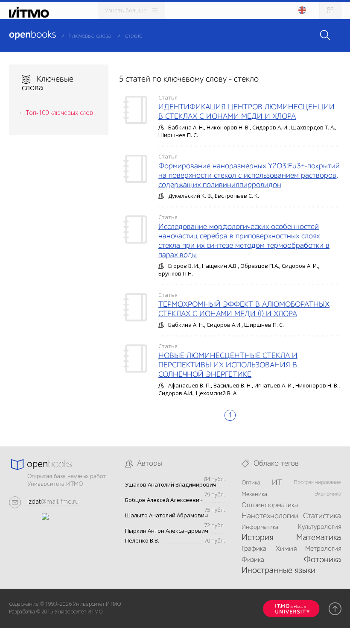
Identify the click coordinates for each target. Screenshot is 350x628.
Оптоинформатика (270, 505)
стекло (134, 36)
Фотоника (322, 560)
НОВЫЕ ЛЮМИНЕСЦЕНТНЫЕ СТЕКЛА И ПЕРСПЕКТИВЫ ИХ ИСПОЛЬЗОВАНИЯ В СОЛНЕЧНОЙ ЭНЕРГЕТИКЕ (228, 365)
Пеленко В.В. (142, 540)
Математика (318, 538)
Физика (253, 560)
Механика (254, 494)
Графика (254, 549)
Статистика (322, 516)
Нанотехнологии (270, 516)
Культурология (319, 527)
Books (32, 35)
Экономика (328, 494)
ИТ (277, 483)
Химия (286, 549)
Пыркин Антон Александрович (166, 531)
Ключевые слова (90, 36)
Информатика (260, 527)
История (257, 538)
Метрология (323, 549)
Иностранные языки (278, 570)
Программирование (317, 482)
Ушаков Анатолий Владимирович (170, 484)
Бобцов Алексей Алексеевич (164, 500)
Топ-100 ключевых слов (59, 113)
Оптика (251, 483)
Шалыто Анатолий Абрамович (166, 515)
